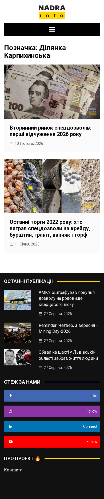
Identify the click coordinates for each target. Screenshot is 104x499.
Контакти (13, 469)
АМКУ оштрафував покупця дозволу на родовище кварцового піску (67, 298)
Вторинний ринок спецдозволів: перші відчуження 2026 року (50, 130)
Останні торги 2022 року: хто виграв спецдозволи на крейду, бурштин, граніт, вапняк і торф (50, 228)
